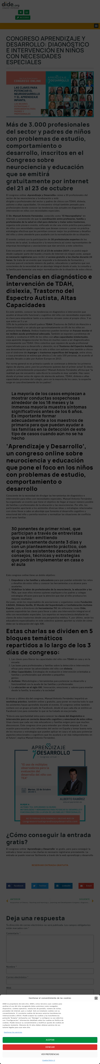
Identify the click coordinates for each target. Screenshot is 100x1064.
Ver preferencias (50, 1054)
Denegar (50, 1047)
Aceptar (50, 1040)
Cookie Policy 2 (48, 1060)
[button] (96, 998)
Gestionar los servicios (13, 1032)
